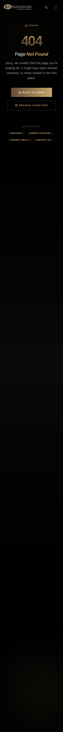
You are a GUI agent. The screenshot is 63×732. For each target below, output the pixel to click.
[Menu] (55, 7)
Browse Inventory (33, 105)
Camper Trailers (40, 133)
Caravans (15, 133)
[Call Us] (46, 7)
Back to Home (34, 92)
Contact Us (43, 140)
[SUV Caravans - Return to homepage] (17, 7)
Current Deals (19, 140)
